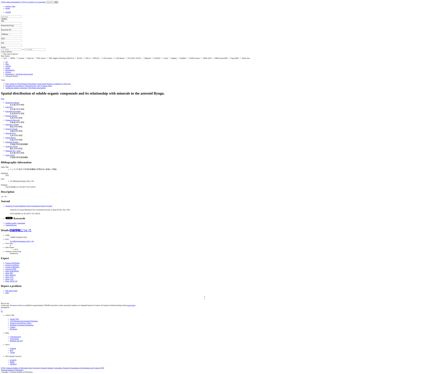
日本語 (8, 12)
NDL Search (41, 58)
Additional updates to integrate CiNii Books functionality (25, 88)
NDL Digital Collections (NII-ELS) (61, 58)
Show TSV (9, 277)
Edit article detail (11, 291)
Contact (12, 327)
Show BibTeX (10, 275)
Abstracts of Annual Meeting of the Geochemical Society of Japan (28, 206)
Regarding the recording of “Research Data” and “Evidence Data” (28, 86)
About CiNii (14, 319)
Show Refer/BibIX (12, 271)
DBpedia (147, 58)
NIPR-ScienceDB (221, 58)
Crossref (21, 58)
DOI (2, 43)
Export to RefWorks (12, 263)
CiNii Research (15, 337)
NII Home (13, 329)
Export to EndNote (12, 265)
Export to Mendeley (12, 267)
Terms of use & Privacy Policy (21, 323)
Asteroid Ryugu (11, 225)
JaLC (5, 58)
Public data (245, 58)
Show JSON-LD (11, 281)
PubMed (182, 58)
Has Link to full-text (10, 54)
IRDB (12, 58)
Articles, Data (10, 6)
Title (2, 21)
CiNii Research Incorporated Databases (24, 321)
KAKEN (157, 58)
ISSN (3, 39)
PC (2, 311)
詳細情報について (21, 230)
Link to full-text (6, 52)
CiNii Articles (107, 58)
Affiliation (4, 34)
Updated (13, 348)
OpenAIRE (234, 58)
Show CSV (9, 279)
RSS (11, 350)
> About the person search (23, 74)
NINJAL (96, 58)
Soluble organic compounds (15, 223)
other (7, 293)
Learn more (131, 305)
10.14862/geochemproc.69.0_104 (22, 241)
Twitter (12, 352)
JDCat (87, 58)
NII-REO (13, 364)
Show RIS (9, 273)
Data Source (5, 56)
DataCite (30, 58)
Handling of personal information (21, 325)
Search (4, 19)
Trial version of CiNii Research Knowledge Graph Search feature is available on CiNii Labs (38, 84)
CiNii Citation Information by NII (13, 2)
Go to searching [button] (39, 2)
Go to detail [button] (29, 2)
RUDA (80, 58)
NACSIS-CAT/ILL (134, 58)
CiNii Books (120, 58)
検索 (56, 2)
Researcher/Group (7, 25)
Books (7, 8)
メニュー (49, 2)
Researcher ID (6, 30)
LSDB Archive (194, 58)
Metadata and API (16, 341)
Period (3, 47)
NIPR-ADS (207, 58)
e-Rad (165, 58)
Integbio (173, 58)
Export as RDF (10, 269)
